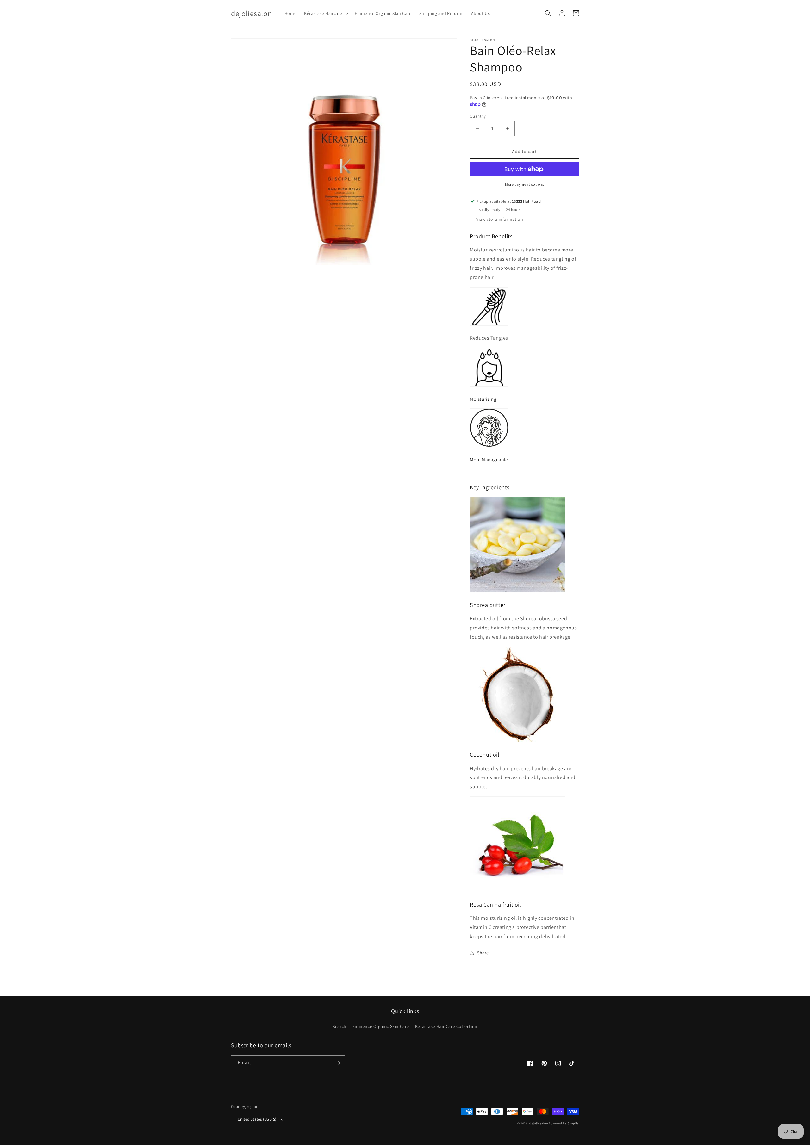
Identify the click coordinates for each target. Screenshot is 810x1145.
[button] (325, 13)
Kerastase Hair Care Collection (446, 1026)
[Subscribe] (338, 1062)
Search (339, 1026)
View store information (499, 219)
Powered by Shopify (564, 1123)
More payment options (524, 184)
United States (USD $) (257, 1119)
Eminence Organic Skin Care (380, 1026)
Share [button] (483, 953)
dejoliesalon (538, 1123)
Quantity (478, 116)
